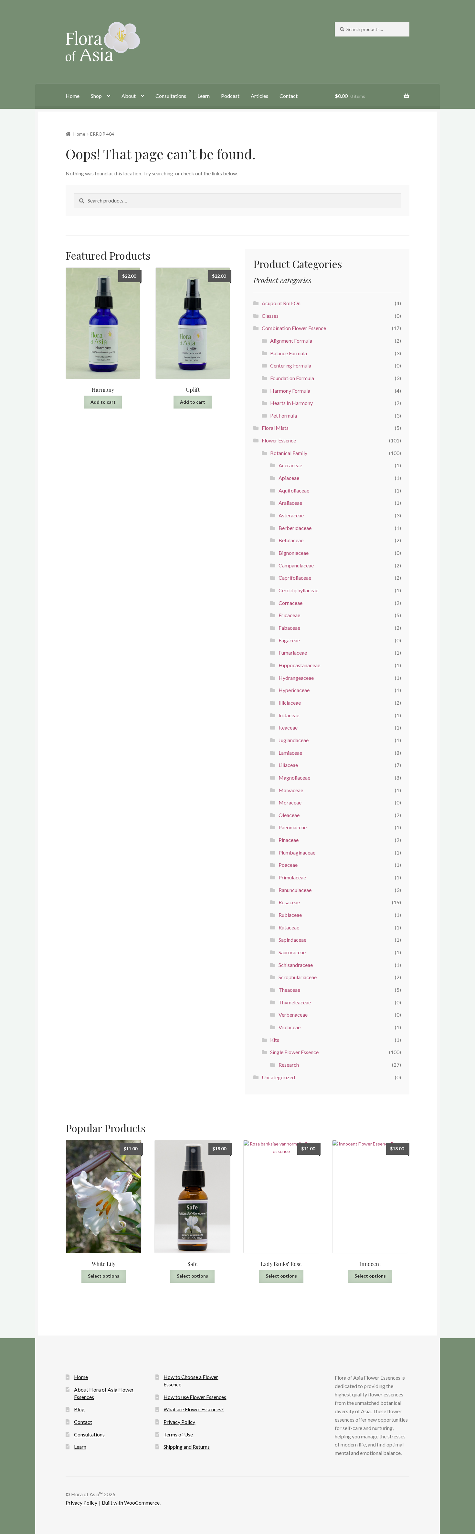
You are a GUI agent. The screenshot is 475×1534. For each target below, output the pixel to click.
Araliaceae (290, 503)
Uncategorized (278, 1077)
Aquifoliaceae (294, 490)
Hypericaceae (294, 690)
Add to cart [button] (103, 402)
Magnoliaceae (294, 777)
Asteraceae (291, 515)
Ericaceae (289, 615)
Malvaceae (291, 790)
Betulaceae (291, 540)
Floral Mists (275, 428)
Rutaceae (289, 927)
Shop (96, 96)
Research (289, 1065)
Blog (79, 1409)
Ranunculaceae (295, 890)
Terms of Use (178, 1434)
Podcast (230, 96)
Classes (270, 316)
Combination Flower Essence (294, 328)
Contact (289, 96)
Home (72, 96)
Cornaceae (290, 603)
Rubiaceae (290, 915)
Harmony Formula (290, 391)
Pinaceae (289, 840)
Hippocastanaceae (299, 665)
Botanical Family (288, 453)
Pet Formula (283, 415)
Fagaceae (289, 640)
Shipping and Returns (187, 1447)
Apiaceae (289, 478)
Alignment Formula (291, 340)
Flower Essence (279, 440)
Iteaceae (288, 727)
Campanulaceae (296, 565)
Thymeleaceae (295, 1002)
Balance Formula (288, 353)
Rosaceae (289, 902)
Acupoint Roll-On (281, 303)
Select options (103, 1276)
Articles (259, 96)
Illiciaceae (290, 703)
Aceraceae (290, 465)
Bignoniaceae (294, 553)
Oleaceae (289, 815)
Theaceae (289, 990)
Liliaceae (288, 765)
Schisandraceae (296, 965)
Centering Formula (290, 365)
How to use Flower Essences (195, 1397)
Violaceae (290, 1027)
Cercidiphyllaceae (298, 590)
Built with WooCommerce (131, 1502)
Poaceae (288, 865)
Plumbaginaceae (297, 852)
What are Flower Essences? (194, 1409)
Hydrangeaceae (296, 678)
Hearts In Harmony (291, 403)
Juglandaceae (294, 740)
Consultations (170, 96)
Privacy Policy (179, 1422)
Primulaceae (292, 877)
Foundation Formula (292, 378)
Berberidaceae (295, 528)
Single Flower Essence (294, 1052)
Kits (274, 1040)
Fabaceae (289, 628)
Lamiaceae (290, 753)
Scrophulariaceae (298, 977)
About (128, 96)
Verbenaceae (293, 1014)
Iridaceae (289, 715)
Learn (203, 96)
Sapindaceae (292, 940)
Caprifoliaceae (295, 578)
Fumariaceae (293, 652)
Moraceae (290, 802)
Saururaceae (292, 952)
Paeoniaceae (293, 827)
